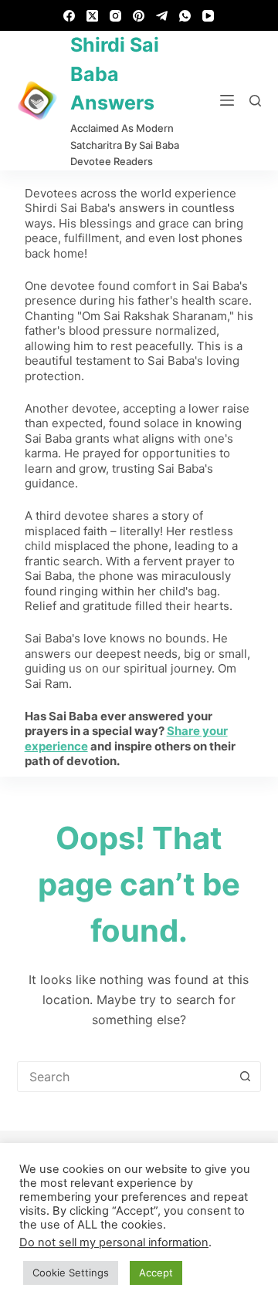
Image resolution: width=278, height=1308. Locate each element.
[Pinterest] (138, 16)
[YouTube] (208, 16)
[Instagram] (115, 16)
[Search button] (244, 1076)
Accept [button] (156, 1272)
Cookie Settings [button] (70, 1272)
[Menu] (227, 100)
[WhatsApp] (185, 16)
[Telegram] (162, 16)
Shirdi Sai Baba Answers (114, 73)
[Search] (255, 100)
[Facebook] (69, 16)
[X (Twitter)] (92, 16)
